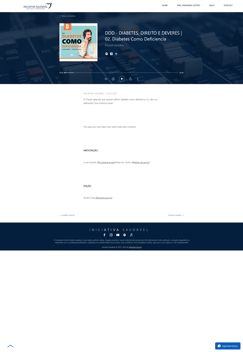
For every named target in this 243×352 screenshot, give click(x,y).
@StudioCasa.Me (135, 247)
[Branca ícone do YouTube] (118, 235)
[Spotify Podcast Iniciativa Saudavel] (124, 235)
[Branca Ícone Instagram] (111, 235)
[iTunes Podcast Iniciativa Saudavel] (131, 235)
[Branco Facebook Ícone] (104, 235)
